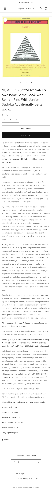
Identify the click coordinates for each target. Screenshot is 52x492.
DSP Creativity (22, 487)
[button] (4, 8)
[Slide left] (20, 82)
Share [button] (6, 440)
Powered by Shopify (33, 487)
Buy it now (26, 135)
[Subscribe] (38, 462)
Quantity (5, 115)
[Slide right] (31, 82)
